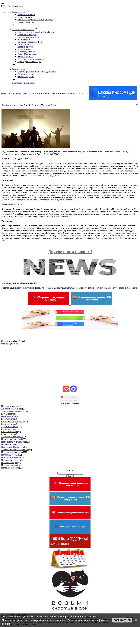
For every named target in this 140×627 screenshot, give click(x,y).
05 (25, 93)
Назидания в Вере (9, 416)
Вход (15, 344)
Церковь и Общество (11, 439)
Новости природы (9, 465)
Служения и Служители (12, 447)
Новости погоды (9, 462)
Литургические (119, 288)
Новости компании (10, 406)
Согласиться (122, 620)
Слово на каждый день (12, 421)
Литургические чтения (23, 288)
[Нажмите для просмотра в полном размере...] (36, 147)
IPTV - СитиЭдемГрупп (12, 6)
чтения (100, 288)
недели (107, 288)
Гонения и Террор (9, 444)
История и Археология (12, 452)
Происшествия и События (13, 442)
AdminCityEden (70, 288)
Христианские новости (12, 436)
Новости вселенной (10, 457)
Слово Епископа (9, 431)
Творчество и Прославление (14, 449)
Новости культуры (9, 460)
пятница (91, 288)
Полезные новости (10, 468)
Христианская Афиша (11, 409)
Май (19, 93)
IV (85, 288)
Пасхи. (135, 288)
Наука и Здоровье (9, 455)
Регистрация (7, 344)
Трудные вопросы (9, 426)
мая (128, 288)
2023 (13, 93)
